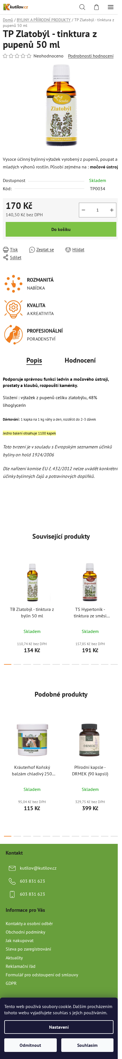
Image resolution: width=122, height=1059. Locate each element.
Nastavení (59, 1027)
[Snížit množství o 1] (83, 210)
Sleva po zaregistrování (28, 949)
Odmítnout (30, 1045)
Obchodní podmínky (25, 932)
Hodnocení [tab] (80, 360)
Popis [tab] (34, 360)
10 (104, 664)
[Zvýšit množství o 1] (112, 210)
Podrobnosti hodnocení (90, 56)
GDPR (11, 983)
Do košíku (61, 229)
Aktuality (14, 957)
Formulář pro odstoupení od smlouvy (42, 974)
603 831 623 (32, 881)
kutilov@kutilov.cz (38, 868)
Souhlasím (87, 1045)
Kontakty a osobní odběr (29, 923)
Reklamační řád (20, 966)
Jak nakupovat (19, 940)
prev (5, 582)
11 (114, 664)
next (116, 582)
